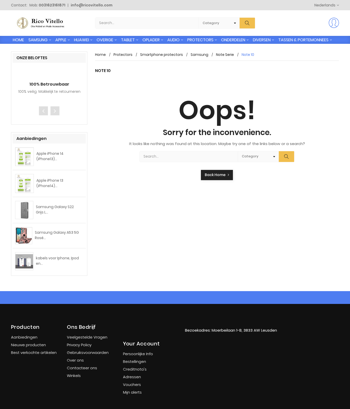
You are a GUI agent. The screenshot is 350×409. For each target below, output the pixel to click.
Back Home (216, 174)
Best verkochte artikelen (34, 352)
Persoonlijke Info (138, 353)
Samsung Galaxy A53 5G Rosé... (57, 235)
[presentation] (43, 110)
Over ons (75, 360)
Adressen (132, 377)
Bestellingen (134, 361)
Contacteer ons (82, 368)
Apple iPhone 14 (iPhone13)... (50, 156)
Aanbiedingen (24, 337)
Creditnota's (135, 369)
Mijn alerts (132, 392)
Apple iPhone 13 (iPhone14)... (49, 183)
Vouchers (132, 384)
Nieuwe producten (28, 344)
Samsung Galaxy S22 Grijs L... (55, 209)
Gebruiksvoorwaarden (88, 352)
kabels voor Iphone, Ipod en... (57, 260)
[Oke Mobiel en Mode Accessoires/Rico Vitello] (230, 319)
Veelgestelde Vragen (87, 337)
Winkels (74, 375)
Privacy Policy (79, 344)
